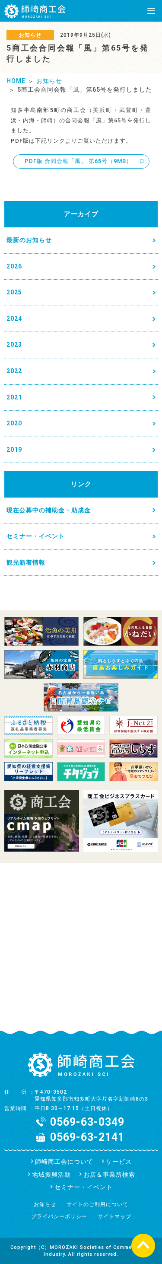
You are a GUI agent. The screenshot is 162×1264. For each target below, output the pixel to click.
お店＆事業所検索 (109, 1174)
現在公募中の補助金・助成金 (48, 510)
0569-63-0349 (87, 1122)
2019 (14, 449)
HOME (15, 80)
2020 (14, 423)
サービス (119, 1161)
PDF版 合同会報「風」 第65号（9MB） (78, 161)
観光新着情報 (25, 562)
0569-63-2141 (87, 1137)
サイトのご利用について (97, 1204)
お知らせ (49, 80)
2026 (14, 266)
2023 (14, 344)
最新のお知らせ (29, 239)
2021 (14, 397)
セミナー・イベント (35, 536)
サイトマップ (114, 1216)
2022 (14, 370)
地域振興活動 (51, 1174)
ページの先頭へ (143, 1245)
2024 (14, 318)
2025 (14, 292)
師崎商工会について (64, 1161)
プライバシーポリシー (59, 1216)
